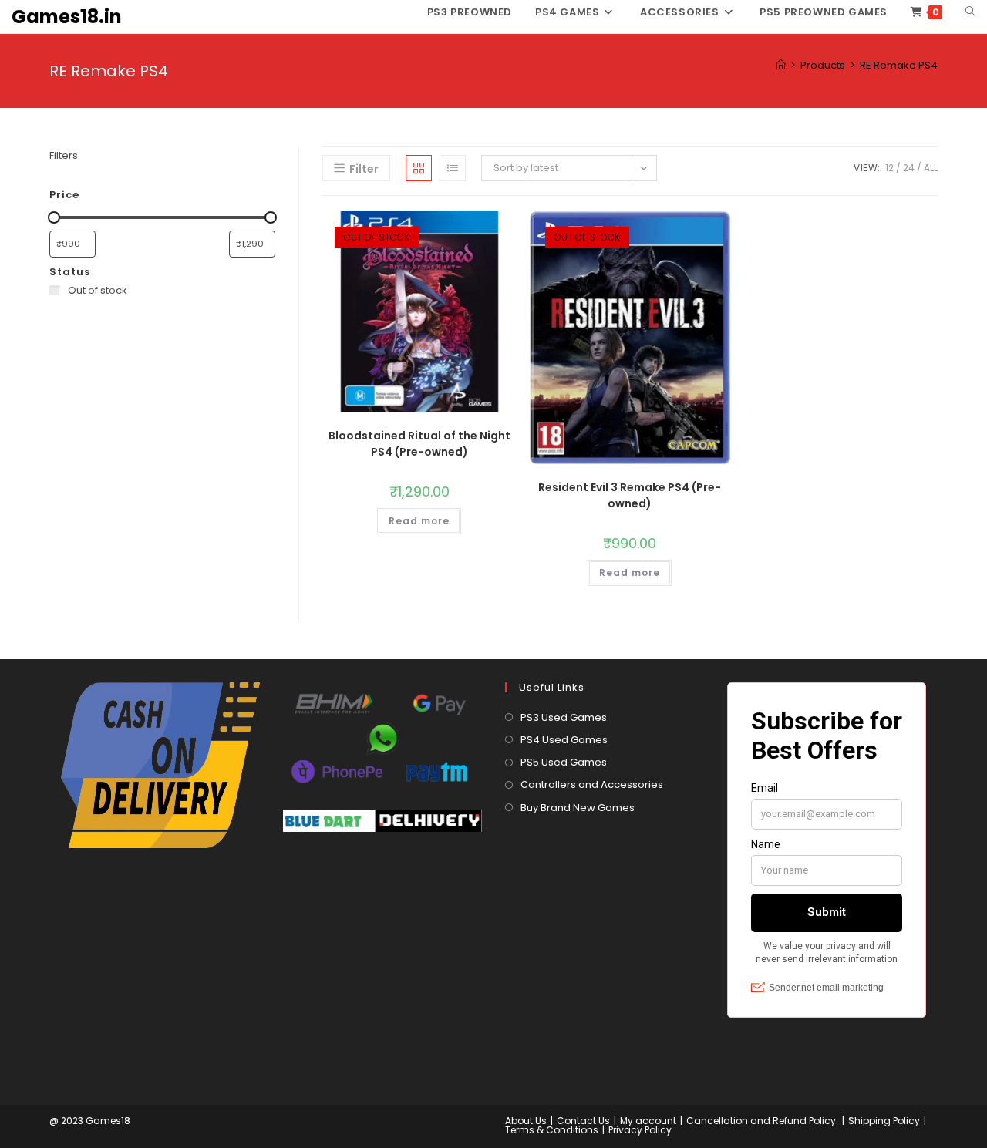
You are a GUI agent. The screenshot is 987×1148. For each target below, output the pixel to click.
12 (889, 167)
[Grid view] (419, 168)
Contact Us (583, 1120)
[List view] (453, 168)
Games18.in (67, 16)
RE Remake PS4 (899, 65)
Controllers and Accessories (591, 784)
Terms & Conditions (551, 1129)
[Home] (781, 65)
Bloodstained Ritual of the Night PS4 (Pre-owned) (419, 444)
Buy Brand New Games (577, 807)
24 (909, 167)
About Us (526, 1120)
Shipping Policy (884, 1120)
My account (648, 1120)
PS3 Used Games (563, 717)
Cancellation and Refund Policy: (762, 1120)
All (931, 167)
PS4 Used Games (564, 739)
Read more (419, 520)
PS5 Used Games (563, 762)
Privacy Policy (640, 1129)
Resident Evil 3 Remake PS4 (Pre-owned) (629, 495)
